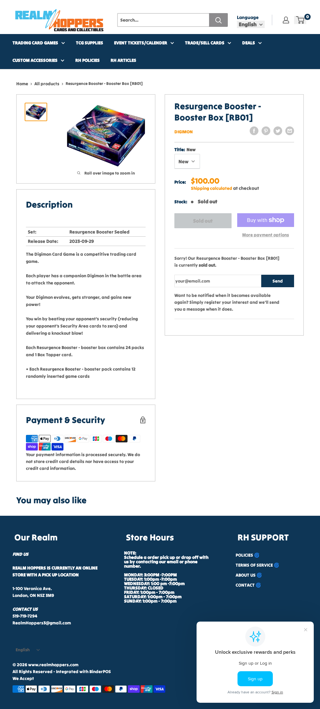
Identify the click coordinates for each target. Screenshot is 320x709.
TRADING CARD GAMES (35, 43)
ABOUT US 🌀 (249, 575)
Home (22, 83)
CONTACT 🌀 (248, 585)
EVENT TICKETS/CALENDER (140, 43)
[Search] (218, 20)
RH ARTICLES (123, 60)
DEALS (248, 43)
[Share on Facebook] (254, 130)
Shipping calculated (211, 188)
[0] (300, 20)
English (23, 649)
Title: (185, 149)
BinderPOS (100, 671)
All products (46, 83)
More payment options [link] (265, 235)
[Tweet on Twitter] (277, 130)
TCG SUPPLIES (89, 43)
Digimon (183, 132)
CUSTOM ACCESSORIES (35, 60)
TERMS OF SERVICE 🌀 (257, 565)
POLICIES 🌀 (247, 555)
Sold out (202, 221)
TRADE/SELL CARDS (204, 43)
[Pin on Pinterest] (266, 130)
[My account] (286, 20)
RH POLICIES (87, 60)
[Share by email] (289, 130)
